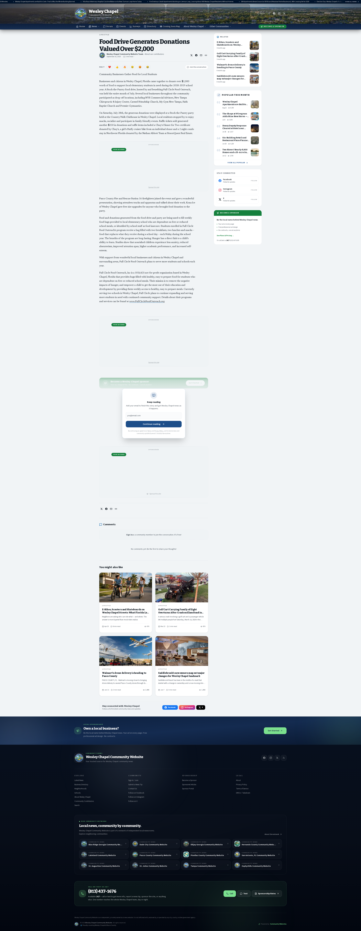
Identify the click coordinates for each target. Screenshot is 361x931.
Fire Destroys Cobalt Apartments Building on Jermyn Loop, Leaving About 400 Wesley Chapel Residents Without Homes (163, 2)
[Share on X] (191, 55)
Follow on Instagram (136, 797)
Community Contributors (84, 801)
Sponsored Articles (189, 784)
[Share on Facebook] (196, 55)
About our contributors (154, 54)
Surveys (136, 26)
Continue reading (151, 424)
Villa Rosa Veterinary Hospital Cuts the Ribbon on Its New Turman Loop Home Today (83, 2)
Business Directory (81, 784)
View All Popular (236, 162)
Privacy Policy (158, 431)
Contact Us (132, 788)
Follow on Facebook (136, 793)
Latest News (78, 780)
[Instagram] (271, 758)
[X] (277, 758)
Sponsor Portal (188, 788)
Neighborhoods (80, 788)
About (238, 780)
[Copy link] (206, 55)
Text (245, 893)
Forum (109, 26)
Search (77, 805)
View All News (351, 2)
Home (82, 26)
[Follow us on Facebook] (274, 13)
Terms (149, 431)
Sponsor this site (153, 187)
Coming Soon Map (171, 26)
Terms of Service (242, 788)
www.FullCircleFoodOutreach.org (147, 301)
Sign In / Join (133, 780)
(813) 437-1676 (102, 891)
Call (231, 893)
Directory (151, 26)
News (94, 26)
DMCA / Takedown (243, 793)
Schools (77, 793)
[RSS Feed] (284, 758)
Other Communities (219, 26)
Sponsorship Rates (267, 893)
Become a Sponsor (274, 27)
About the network (272, 834)
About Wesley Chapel (194, 26)
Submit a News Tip (135, 784)
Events (122, 26)
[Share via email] (201, 55)
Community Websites (278, 924)
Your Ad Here (119, 149)
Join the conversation (198, 67)
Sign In (262, 13)
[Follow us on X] (284, 13)
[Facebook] (264, 758)
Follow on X (132, 801)
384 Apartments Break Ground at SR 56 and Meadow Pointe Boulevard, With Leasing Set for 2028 (247, 2)
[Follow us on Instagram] (279, 13)
